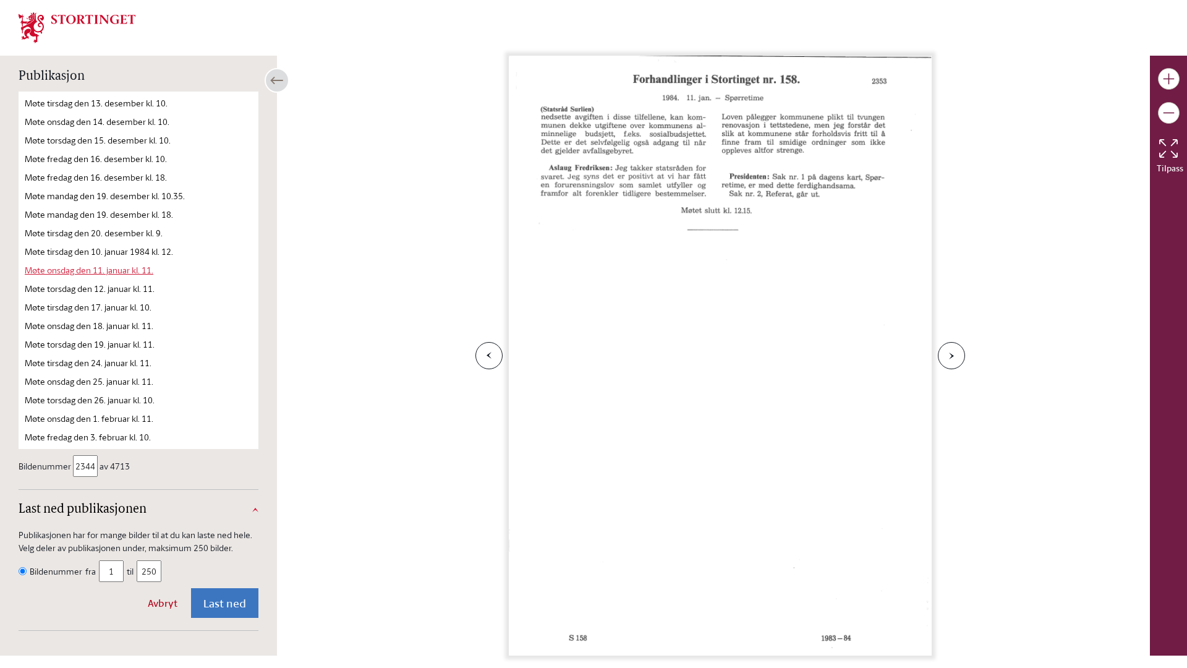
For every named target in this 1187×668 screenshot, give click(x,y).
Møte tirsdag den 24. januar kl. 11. (88, 363)
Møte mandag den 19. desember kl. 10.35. (105, 196)
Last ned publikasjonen (83, 509)
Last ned (224, 603)
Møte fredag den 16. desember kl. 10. (96, 159)
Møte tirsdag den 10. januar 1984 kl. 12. (99, 251)
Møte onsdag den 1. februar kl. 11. (89, 418)
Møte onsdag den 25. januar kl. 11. (89, 381)
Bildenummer (45, 466)
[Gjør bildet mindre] (1169, 113)
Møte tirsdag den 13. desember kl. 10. (96, 103)
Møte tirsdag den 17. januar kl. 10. (88, 307)
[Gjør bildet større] (1169, 79)
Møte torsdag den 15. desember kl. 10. (98, 140)
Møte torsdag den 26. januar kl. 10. (90, 400)
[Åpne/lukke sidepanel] (277, 80)
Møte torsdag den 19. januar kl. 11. (90, 344)
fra (90, 571)
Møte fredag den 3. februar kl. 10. (88, 437)
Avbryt (162, 603)
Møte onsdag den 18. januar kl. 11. (89, 326)
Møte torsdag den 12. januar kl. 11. (90, 288)
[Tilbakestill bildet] (1168, 148)
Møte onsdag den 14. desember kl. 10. (97, 121)
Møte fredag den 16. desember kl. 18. (96, 177)
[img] (77, 26)
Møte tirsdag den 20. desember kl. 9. (94, 233)
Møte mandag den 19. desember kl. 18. (99, 214)
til (130, 571)
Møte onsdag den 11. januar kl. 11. (89, 270)
